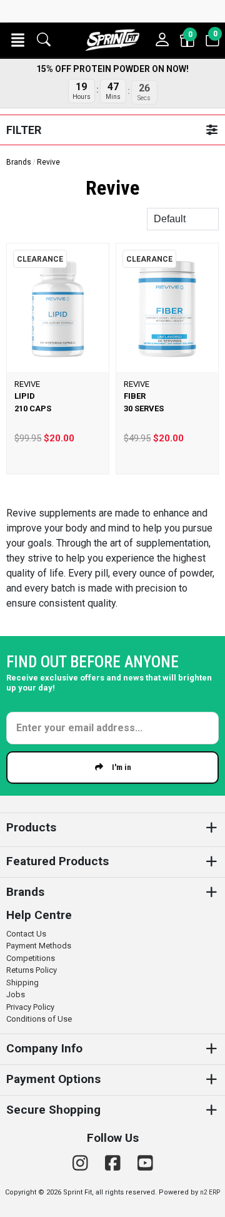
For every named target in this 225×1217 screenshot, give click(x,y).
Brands (18, 162)
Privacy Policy (30, 1007)
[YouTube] (145, 1163)
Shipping (22, 982)
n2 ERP (210, 1192)
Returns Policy (31, 970)
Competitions (30, 958)
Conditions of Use (39, 1019)
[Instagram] (82, 1163)
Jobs (15, 994)
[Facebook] (115, 1163)
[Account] (162, 40)
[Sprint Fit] (112, 40)
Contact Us (26, 933)
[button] (17, 40)
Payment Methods (38, 945)
